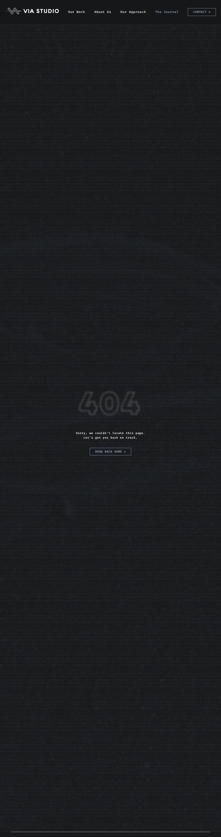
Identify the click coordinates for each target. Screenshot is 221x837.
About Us (102, 12)
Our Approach (133, 12)
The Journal (167, 12)
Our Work (76, 12)
